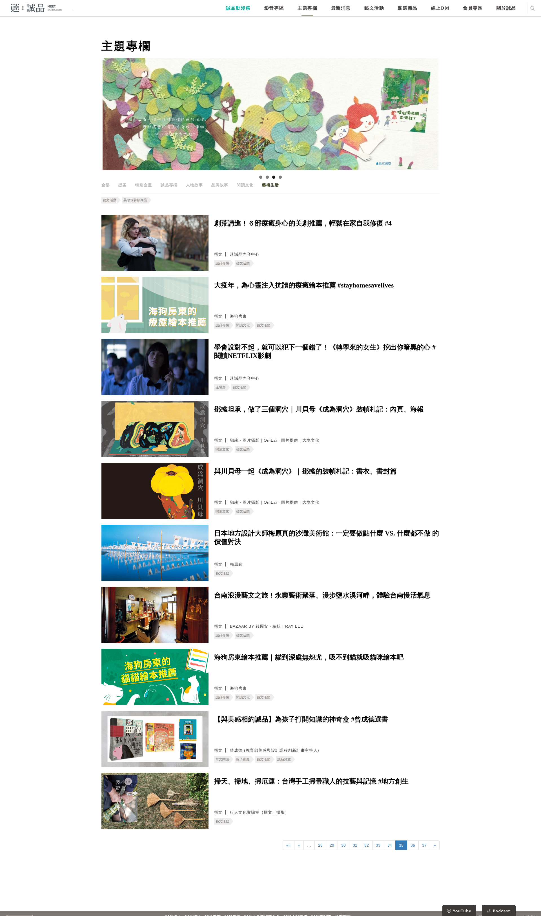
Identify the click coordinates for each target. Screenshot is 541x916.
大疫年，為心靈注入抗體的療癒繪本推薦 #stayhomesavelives (304, 285)
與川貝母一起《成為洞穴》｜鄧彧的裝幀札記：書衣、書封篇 (305, 471)
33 (378, 845)
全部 (105, 185)
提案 (122, 185)
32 (366, 845)
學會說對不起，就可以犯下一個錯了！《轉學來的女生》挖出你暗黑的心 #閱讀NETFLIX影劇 (325, 351)
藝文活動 (374, 8)
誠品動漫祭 (238, 8)
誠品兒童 (284, 759)
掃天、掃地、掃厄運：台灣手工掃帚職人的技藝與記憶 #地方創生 (311, 781)
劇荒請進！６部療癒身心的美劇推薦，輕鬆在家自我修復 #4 (303, 223)
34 (389, 845)
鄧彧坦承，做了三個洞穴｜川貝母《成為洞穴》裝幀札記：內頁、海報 (319, 409)
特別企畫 (143, 185)
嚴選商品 (407, 8)
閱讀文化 (245, 185)
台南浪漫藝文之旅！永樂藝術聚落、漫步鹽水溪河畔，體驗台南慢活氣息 (322, 595)
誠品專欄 (169, 185)
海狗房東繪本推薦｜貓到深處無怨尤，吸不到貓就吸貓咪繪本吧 (308, 657)
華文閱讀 (222, 759)
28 (320, 845)
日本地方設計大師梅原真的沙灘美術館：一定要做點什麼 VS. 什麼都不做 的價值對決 (326, 537)
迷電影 (221, 387)
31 (355, 845)
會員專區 (473, 8)
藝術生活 (270, 185)
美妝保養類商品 (135, 200)
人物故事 (194, 185)
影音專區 (274, 8)
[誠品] (36, 8)
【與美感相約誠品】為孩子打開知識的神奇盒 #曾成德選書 (301, 719)
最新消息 (341, 8)
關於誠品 (506, 8)
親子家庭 (243, 759)
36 (413, 845)
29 (332, 845)
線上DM (440, 8)
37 (424, 845)
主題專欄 (307, 8)
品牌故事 (219, 185)
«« (288, 845)
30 (343, 845)
